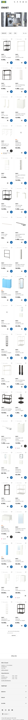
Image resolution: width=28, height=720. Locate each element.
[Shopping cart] (23, 2)
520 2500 (3, 668)
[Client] (17, 2)
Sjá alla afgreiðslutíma (6, 680)
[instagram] (6, 710)
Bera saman (5, 39)
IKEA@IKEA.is (4, 666)
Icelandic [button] (6, 714)
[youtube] (12, 710)
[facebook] (2, 710)
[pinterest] (9, 710)
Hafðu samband (4, 670)
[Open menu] (26, 2)
